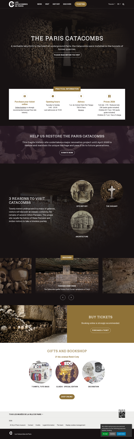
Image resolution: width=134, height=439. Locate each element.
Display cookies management (75, 425)
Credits (38, 425)
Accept (105, 434)
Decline (112, 434)
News (39, 4)
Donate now (67, 152)
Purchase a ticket (100, 330)
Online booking (20, 108)
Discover (67, 4)
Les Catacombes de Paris (23, 434)
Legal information (48, 425)
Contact (30, 425)
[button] (119, 4)
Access (81, 110)
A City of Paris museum (18, 425)
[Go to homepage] (18, 4)
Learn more (121, 434)
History (56, 4)
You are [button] (111, 4)
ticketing (80, 4)
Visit (47, 4)
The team (60, 425)
